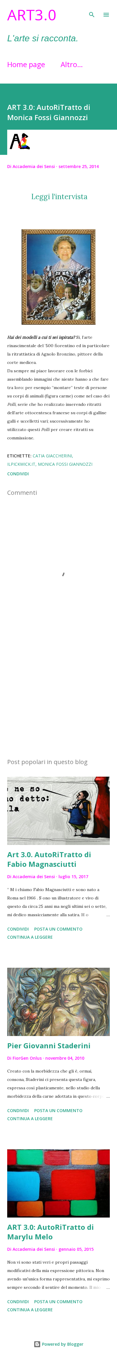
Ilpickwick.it (21, 464)
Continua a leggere (30, 937)
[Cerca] (91, 10)
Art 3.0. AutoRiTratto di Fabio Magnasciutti (49, 859)
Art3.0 (31, 14)
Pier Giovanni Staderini (49, 1045)
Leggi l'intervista (58, 196)
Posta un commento (58, 929)
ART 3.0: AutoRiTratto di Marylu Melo (50, 1231)
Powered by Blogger (62, 1344)
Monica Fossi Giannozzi (65, 464)
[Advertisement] (58, 697)
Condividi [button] (18, 474)
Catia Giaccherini (52, 456)
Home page (26, 64)
